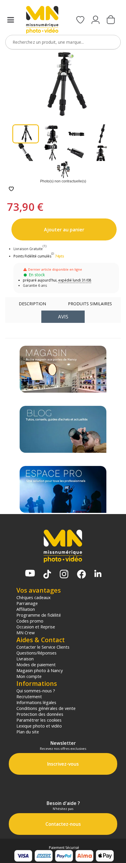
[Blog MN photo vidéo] (63, 429)
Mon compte (29, 676)
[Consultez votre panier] (111, 20)
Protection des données (39, 714)
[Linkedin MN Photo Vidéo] (97, 574)
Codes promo (29, 621)
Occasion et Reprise (35, 627)
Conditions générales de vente (46, 708)
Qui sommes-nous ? (35, 691)
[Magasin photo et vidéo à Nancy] (63, 369)
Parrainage (27, 603)
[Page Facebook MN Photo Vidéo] (81, 575)
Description (32, 303)
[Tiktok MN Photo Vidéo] (47, 575)
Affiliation (25, 609)
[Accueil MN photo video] (42, 20)
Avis (63, 316)
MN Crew (25, 632)
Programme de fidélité (38, 615)
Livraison (25, 659)
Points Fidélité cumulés (32, 256)
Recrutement (29, 696)
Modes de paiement (36, 664)
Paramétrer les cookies (39, 720)
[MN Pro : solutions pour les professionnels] (63, 489)
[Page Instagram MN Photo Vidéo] (64, 574)
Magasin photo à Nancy (39, 670)
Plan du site (27, 732)
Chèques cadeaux (33, 597)
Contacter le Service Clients (42, 647)
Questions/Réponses (36, 653)
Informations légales (36, 702)
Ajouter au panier (64, 229)
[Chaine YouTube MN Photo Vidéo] (30, 574)
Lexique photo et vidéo (39, 726)
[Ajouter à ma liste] (11, 189)
